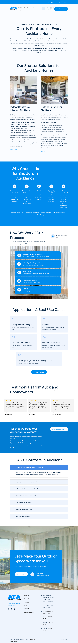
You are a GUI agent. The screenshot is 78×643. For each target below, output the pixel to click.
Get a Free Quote (60, 9)
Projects (26, 602)
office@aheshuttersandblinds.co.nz (58, 2)
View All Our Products (38, 372)
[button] (54, 390)
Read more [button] (9, 410)
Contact (20, 10)
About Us (20, 7)
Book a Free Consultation (58, 429)
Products (26, 7)
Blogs (33, 7)
